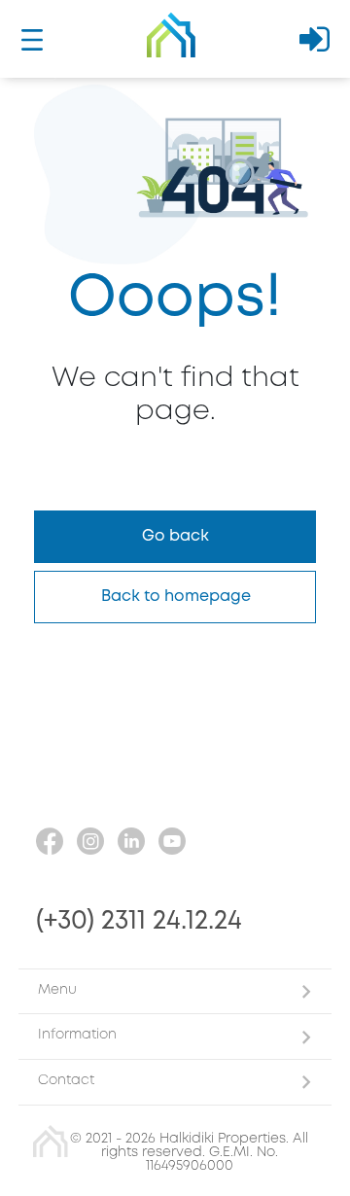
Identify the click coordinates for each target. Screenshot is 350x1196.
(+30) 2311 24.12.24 (139, 921)
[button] (175, 991)
